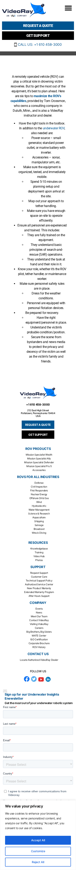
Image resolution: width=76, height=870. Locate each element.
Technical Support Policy (39, 580)
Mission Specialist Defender (39, 462)
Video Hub (39, 556)
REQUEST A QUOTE (38, 424)
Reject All (38, 862)
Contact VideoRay (39, 620)
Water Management (39, 509)
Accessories (38, 470)
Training (39, 552)
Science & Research (39, 513)
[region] (38, 835)
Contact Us (38, 654)
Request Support (39, 572)
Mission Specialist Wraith (39, 454)
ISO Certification (39, 639)
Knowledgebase (39, 548)
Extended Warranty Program (39, 592)
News (39, 612)
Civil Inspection (39, 486)
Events (39, 608)
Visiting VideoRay (39, 624)
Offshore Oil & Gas (39, 498)
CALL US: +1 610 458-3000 (39, 44)
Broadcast (39, 528)
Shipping (39, 521)
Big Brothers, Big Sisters (38, 631)
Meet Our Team (39, 616)
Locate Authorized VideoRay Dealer (39, 659)
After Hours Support (39, 595)
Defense (38, 482)
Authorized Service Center (39, 584)
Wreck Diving (39, 532)
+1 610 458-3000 (38, 404)
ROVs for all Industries (38, 477)
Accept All (38, 840)
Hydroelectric (39, 505)
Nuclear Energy (39, 494)
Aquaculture (38, 517)
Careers (39, 627)
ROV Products (38, 449)
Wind (39, 502)
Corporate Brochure (39, 643)
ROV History (38, 647)
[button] (68, 8)
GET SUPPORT (37, 434)
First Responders (39, 490)
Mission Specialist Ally (39, 458)
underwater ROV (53, 128)
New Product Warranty (39, 588)
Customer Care (39, 576)
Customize (38, 851)
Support (37, 567)
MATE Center (39, 635)
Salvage (39, 525)
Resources (38, 543)
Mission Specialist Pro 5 (38, 466)
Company (38, 603)
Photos (39, 560)
